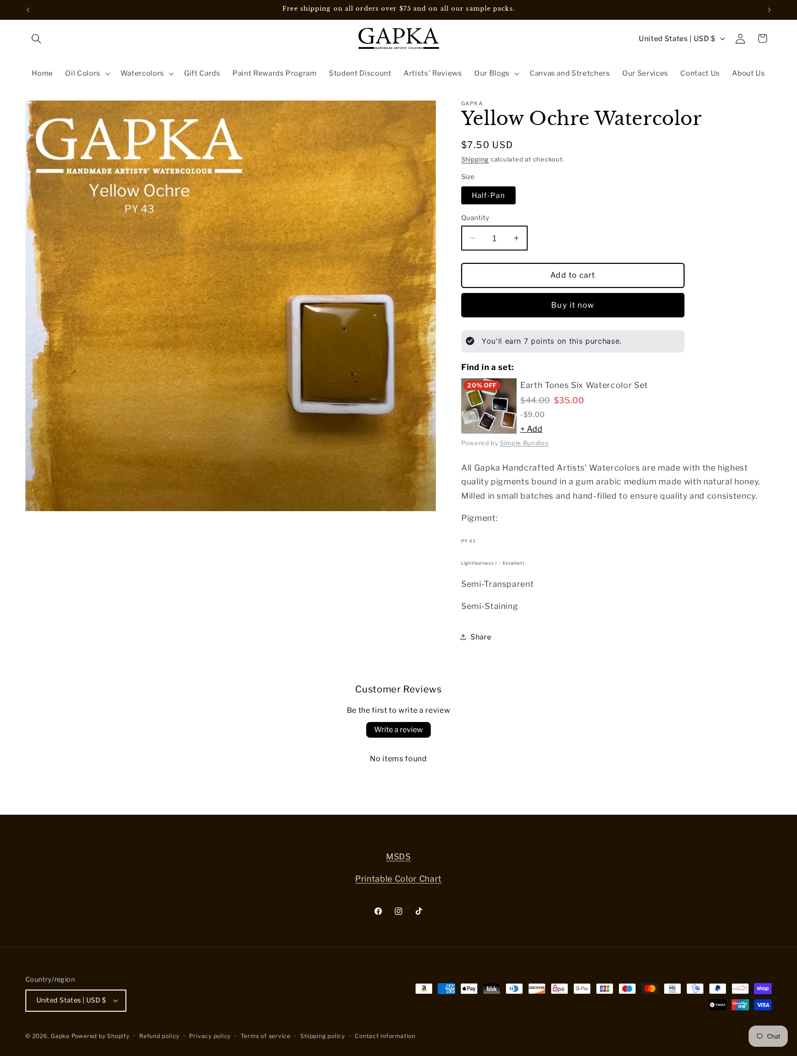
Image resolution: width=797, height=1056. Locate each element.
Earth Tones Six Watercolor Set (584, 384)
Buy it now (572, 304)
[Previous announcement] (28, 9)
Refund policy (159, 1035)
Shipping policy (322, 1035)
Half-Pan (488, 195)
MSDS (398, 856)
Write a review (398, 729)
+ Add (531, 429)
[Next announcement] (769, 9)
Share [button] (480, 636)
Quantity (475, 218)
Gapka (60, 1035)
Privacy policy (210, 1035)
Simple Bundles (524, 442)
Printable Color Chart (398, 878)
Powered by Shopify (100, 1035)
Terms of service (266, 1035)
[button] (36, 38)
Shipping (475, 159)
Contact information (385, 1035)
